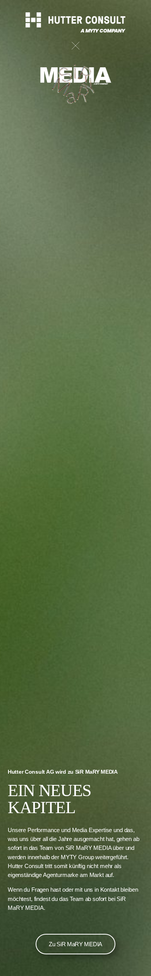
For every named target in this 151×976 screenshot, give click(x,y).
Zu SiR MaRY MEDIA (75, 944)
